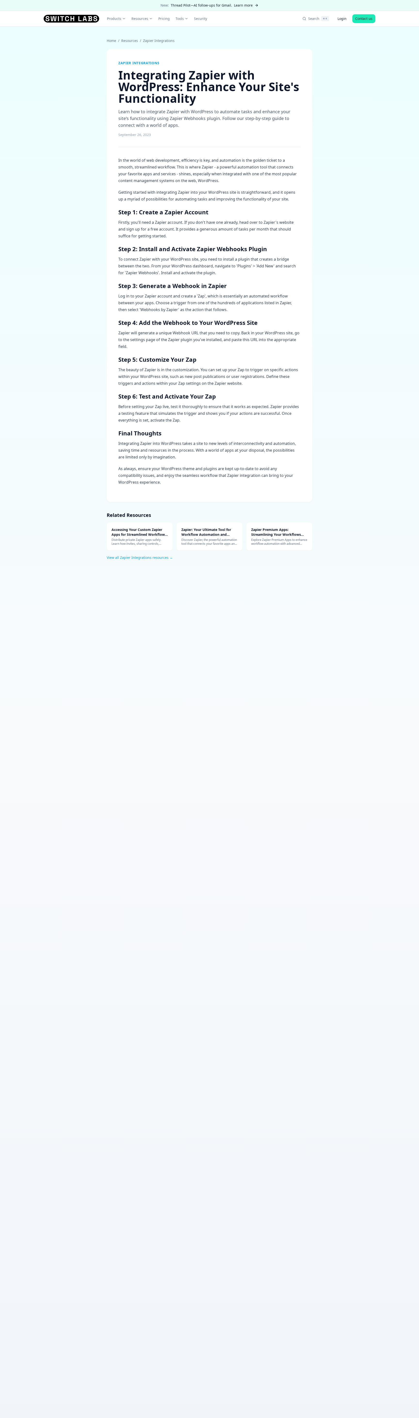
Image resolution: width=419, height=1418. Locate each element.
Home (111, 40)
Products (114, 18)
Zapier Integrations (159, 40)
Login (342, 18)
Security (200, 18)
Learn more (243, 5)
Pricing (164, 18)
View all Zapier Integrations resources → (140, 557)
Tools (180, 18)
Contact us (363, 18)
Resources (139, 18)
